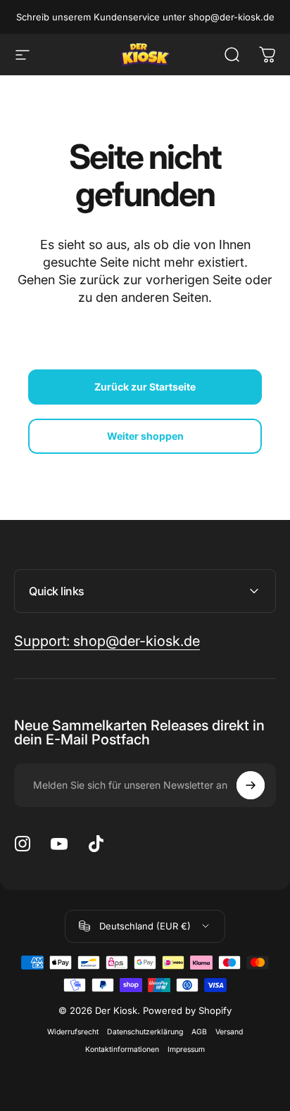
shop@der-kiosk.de (232, 17)
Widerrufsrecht (73, 1031)
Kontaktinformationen (122, 1049)
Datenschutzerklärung (145, 1031)
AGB (199, 1031)
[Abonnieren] (251, 785)
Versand (229, 1031)
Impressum (186, 1049)
